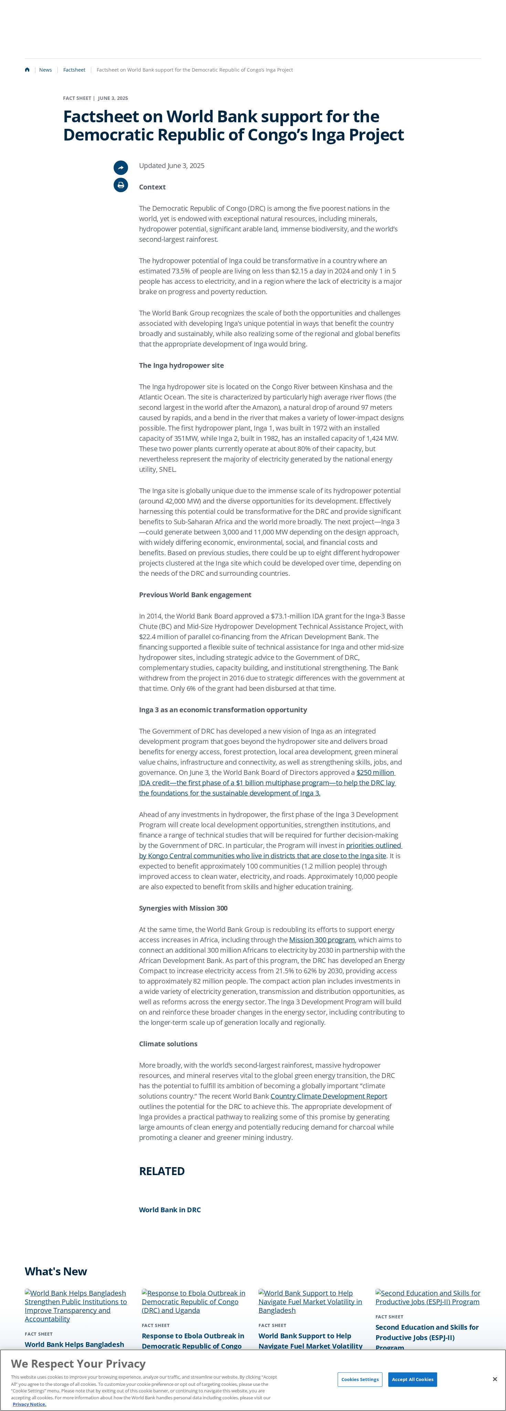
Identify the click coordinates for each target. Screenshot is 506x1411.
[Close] (495, 1379)
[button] (121, 185)
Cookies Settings (360, 1379)
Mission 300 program (322, 939)
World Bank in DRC (170, 1209)
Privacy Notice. (29, 1404)
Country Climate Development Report (329, 1096)
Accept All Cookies (412, 1379)
